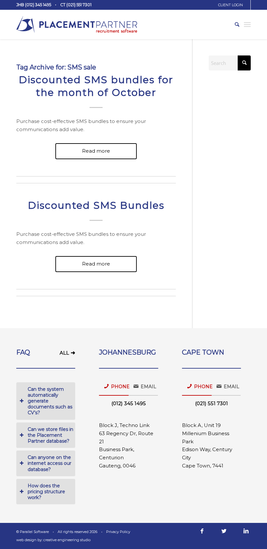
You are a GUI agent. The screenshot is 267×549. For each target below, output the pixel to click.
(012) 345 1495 (128, 403)
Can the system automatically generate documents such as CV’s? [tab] (50, 401)
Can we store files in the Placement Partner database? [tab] (50, 435)
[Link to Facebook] (202, 531)
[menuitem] (233, 5)
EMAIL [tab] (148, 386)
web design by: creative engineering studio (53, 540)
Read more (96, 151)
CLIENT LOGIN (230, 5)
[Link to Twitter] (224, 531)
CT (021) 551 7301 (75, 4)
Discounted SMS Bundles (96, 205)
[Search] (233, 24)
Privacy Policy (118, 531)
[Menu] (247, 24)
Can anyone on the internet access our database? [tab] (49, 463)
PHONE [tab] (120, 386)
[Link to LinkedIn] (246, 531)
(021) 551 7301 (211, 403)
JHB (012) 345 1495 (33, 4)
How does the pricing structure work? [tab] (46, 491)
